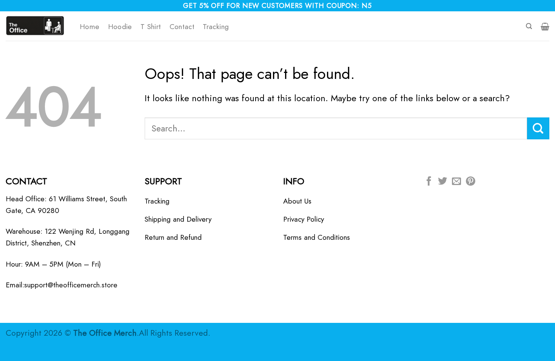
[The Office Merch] (37, 26)
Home (90, 26)
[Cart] (545, 26)
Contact (182, 26)
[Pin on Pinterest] (470, 182)
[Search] (529, 26)
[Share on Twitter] (442, 182)
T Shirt (150, 26)
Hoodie (120, 26)
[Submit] (538, 128)
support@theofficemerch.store (70, 284)
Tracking (216, 26)
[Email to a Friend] (456, 182)
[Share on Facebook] (428, 182)
